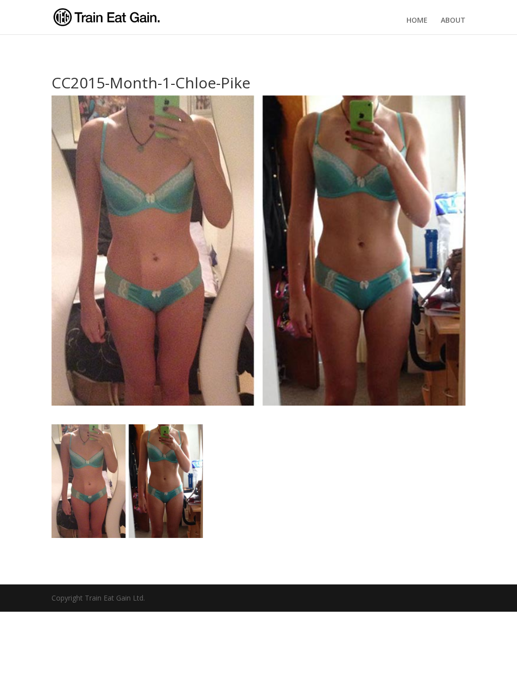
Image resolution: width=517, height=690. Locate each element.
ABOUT (453, 20)
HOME (417, 20)
